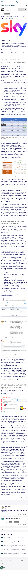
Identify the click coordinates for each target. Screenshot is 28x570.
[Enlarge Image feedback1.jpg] (14, 312)
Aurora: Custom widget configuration (13, 541)
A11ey (6, 506)
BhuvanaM (12, 554)
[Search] (17, 2)
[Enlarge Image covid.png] (14, 403)
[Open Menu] (26, 5)
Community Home (5, 560)
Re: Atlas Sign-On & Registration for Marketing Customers (15, 537)
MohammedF (7, 518)
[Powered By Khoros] (14, 566)
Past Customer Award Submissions (8, 5)
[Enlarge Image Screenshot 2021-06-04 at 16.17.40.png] (14, 346)
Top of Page (13, 560)
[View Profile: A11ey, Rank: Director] (2, 507)
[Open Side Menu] (1, 2)
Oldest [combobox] (24, 503)
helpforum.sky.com (13, 56)
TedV (11, 538)
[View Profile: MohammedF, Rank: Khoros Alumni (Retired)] (2, 519)
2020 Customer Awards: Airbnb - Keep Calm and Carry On (15, 549)
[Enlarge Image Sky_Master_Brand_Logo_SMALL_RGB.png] (14, 28)
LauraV (11, 542)
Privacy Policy (21, 560)
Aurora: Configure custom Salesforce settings (15, 553)
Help (2, 563)
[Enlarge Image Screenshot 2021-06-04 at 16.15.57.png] (14, 301)
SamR (6, 9)
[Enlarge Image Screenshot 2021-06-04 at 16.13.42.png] (14, 167)
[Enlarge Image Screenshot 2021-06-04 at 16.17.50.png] (14, 329)
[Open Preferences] (2, 567)
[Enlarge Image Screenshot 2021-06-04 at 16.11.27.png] (14, 127)
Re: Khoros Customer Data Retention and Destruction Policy (14, 545)
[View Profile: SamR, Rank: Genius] (2, 9)
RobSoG (11, 550)
